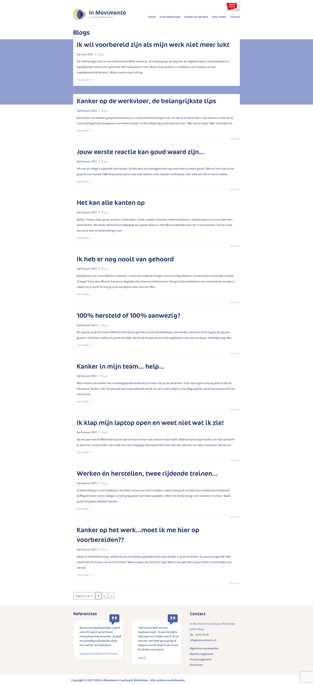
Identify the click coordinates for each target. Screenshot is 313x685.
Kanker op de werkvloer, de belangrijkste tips (146, 101)
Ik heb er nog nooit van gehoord (125, 259)
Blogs (101, 54)
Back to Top (235, 88)
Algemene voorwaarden (204, 648)
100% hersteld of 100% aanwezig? (128, 316)
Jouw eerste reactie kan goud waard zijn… (140, 152)
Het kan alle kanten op (111, 203)
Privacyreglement (201, 659)
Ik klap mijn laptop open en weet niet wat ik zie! (150, 423)
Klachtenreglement (201, 653)
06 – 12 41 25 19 (199, 634)
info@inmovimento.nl (203, 640)
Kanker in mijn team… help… (120, 366)
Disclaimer (196, 664)
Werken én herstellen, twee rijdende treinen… (147, 474)
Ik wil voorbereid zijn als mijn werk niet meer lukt (153, 45)
